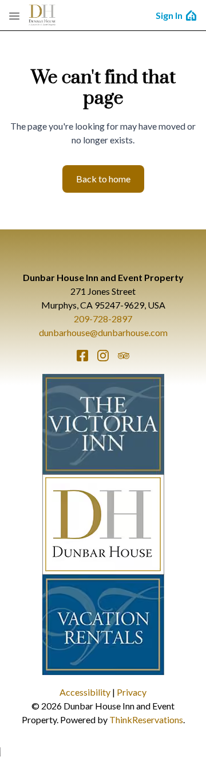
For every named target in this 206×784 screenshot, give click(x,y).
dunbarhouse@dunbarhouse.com (103, 332)
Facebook (82, 355)
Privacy (131, 692)
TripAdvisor (123, 355)
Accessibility (85, 692)
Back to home (103, 178)
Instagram (103, 355)
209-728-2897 (103, 318)
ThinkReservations (146, 719)
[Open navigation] (14, 15)
